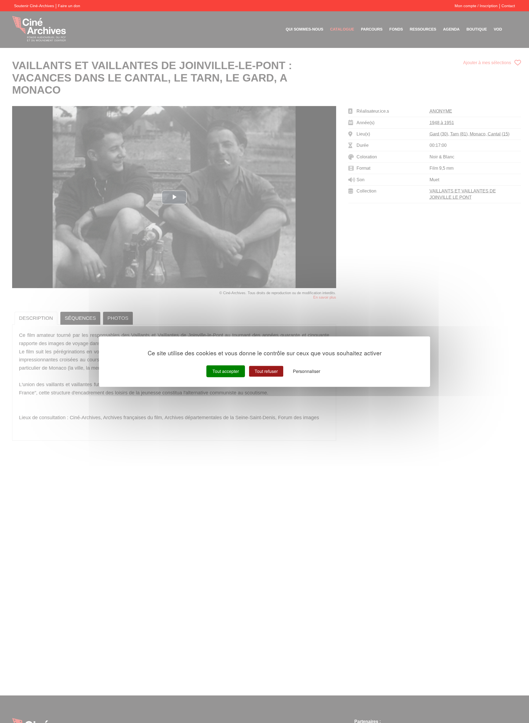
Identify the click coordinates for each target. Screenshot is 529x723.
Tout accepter (225, 371)
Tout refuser (266, 371)
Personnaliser (306, 371)
